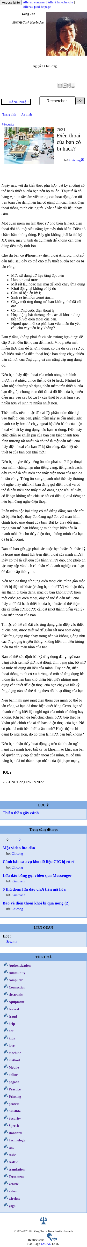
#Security (8, 124)
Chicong (75, 160)
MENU (66, 85)
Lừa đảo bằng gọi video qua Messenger (37, 875)
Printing (15, 1096)
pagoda (14, 1082)
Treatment (16, 1177)
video (12, 1191)
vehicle (14, 1184)
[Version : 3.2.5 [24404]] (52, 1240)
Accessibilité (11, 2)
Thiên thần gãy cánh (21, 813)
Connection (17, 987)
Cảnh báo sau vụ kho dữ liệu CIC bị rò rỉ (38, 861)
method (14, 1060)
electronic (16, 994)
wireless (14, 1198)
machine (15, 1053)
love (11, 1045)
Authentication (20, 965)
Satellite (15, 1111)
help (12, 1024)
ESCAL (46, 1244)
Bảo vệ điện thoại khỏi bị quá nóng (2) (36, 903)
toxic (12, 1155)
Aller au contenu (34, 2)
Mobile (14, 1067)
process (14, 1104)
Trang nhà (9, 114)
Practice (15, 1089)
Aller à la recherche (60, 2)
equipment (16, 1002)
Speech (14, 1126)
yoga (12, 1206)
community (17, 973)
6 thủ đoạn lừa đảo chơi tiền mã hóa (34, 889)
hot (11, 1031)
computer (16, 980)
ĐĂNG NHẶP (19, 102)
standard (15, 1133)
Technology (17, 1140)
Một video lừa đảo (19, 847)
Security (11, 941)
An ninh (26, 114)
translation (17, 1169)
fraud (13, 1016)
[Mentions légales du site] (43, 1223)
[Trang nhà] (66, 54)
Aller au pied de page (37, 6)
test (11, 1147)
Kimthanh (18, 881)
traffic (13, 1162)
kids (12, 1038)
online (13, 1075)
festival (14, 1009)
